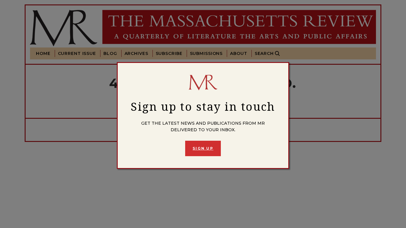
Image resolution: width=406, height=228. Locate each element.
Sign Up (203, 148)
